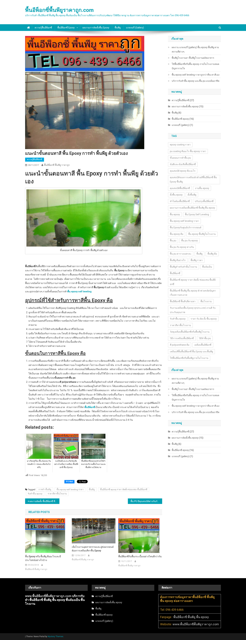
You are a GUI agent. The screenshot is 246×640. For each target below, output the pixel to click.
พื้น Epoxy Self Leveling (197, 214)
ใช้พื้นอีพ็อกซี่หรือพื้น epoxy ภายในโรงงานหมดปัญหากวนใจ (195, 66)
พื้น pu (173, 240)
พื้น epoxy (175, 214)
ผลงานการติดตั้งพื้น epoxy (96, 27)
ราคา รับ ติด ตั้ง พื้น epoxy (204, 318)
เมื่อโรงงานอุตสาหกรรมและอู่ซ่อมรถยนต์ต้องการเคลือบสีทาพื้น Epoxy (93, 549)
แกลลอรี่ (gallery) (135, 27)
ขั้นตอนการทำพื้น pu (180, 157)
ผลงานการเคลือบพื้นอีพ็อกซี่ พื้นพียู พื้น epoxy (192, 207)
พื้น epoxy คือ (176, 234)
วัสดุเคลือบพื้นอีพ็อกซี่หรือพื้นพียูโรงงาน (190, 331)
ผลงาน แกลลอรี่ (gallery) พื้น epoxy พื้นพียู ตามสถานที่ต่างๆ (195, 49)
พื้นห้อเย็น (207, 266)
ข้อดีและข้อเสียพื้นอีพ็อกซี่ (183, 164)
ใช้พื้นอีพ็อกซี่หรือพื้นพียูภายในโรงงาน (189, 358)
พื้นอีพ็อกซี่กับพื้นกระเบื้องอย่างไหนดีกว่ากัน (140, 556)
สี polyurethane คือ (179, 344)
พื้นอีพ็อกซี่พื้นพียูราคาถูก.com (59, 10)
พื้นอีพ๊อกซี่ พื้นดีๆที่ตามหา (182, 301)
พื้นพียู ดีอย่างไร (178, 260)
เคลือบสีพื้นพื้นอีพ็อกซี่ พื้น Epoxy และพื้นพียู (191, 351)
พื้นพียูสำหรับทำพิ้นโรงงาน (183, 266)
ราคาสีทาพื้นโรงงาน (57, 493)
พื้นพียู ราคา (197, 260)
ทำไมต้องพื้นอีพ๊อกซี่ (180, 201)
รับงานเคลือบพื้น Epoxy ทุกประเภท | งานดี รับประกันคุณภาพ (193, 310)
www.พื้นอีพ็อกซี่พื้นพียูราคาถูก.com (48, 596)
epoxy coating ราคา (180, 144)
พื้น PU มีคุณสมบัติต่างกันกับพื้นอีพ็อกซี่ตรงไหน (146, 501)
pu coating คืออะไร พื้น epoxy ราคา (188, 151)
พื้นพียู (118, 27)
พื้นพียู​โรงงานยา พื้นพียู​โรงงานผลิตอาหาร (193, 57)
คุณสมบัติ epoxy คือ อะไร (182, 170)
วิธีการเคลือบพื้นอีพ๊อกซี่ (182, 338)
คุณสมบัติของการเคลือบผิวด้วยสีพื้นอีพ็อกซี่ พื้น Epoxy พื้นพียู (193, 179)
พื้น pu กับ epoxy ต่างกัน (182, 247)
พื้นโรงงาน (206, 301)
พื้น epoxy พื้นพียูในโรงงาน (202, 234)
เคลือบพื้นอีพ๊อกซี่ (202, 344)
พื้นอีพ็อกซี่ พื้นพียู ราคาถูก (57, 165)
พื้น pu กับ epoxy (189, 240)
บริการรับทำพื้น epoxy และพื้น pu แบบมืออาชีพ (195, 81)
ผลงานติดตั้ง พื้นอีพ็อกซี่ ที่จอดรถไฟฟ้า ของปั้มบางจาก (44, 501)
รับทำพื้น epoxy (35, 493)
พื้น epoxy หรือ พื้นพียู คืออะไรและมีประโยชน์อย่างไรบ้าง (43, 558)
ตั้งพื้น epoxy (176, 194)
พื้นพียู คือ (212, 253)
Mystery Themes (55, 636)
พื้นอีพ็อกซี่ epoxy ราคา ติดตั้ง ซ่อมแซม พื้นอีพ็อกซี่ (123, 489)
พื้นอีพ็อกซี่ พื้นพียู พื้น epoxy (191, 617)
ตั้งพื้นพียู (192, 194)
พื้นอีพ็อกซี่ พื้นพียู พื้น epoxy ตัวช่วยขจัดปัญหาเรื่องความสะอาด (193, 292)
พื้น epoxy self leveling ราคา (70, 489)
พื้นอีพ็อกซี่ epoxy (66, 27)
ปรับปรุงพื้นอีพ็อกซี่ (204, 201)
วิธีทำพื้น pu (205, 338)
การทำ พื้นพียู (44, 489)
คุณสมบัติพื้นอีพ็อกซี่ (180, 188)
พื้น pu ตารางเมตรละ (180, 253)
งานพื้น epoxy (202, 188)
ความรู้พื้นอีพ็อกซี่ (43, 27)
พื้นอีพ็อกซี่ (175, 273)
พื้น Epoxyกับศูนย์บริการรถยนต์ (185, 227)
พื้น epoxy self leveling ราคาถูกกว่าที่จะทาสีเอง (195, 74)
